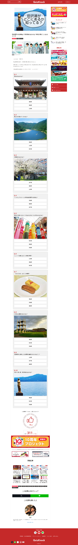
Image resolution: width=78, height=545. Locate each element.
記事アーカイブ (56, 87)
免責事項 (44, 536)
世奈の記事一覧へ (30, 522)
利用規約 (21, 536)
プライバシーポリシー (36, 536)
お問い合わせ (55, 536)
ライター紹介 (56, 84)
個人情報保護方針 (27, 536)
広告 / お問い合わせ (57, 90)
